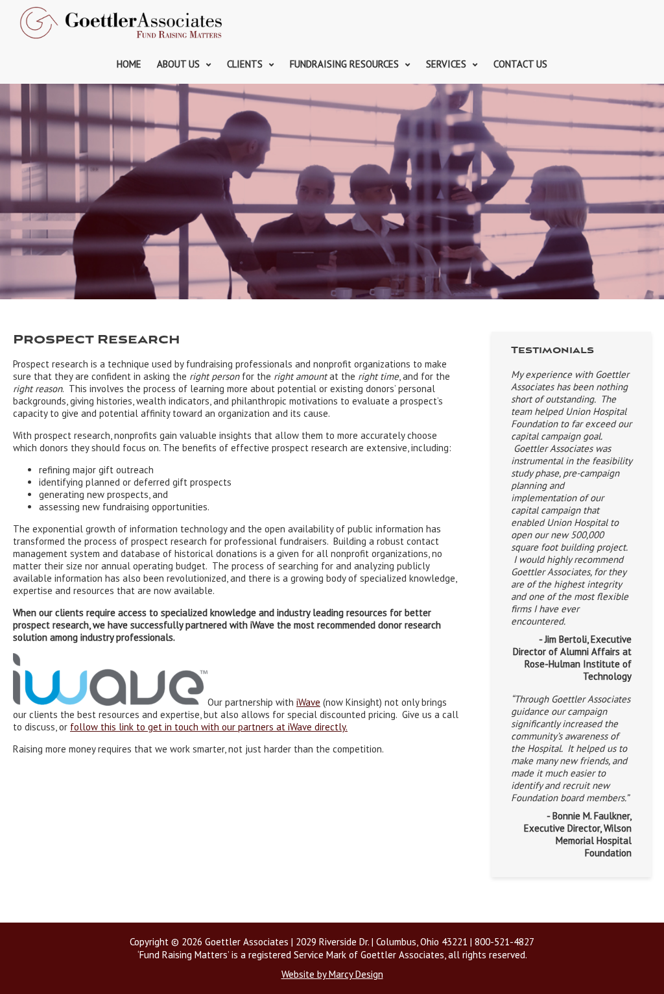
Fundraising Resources (344, 64)
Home (129, 64)
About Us (178, 64)
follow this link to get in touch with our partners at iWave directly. (209, 727)
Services (446, 64)
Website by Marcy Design (332, 974)
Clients (245, 64)
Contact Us (520, 64)
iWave (308, 702)
